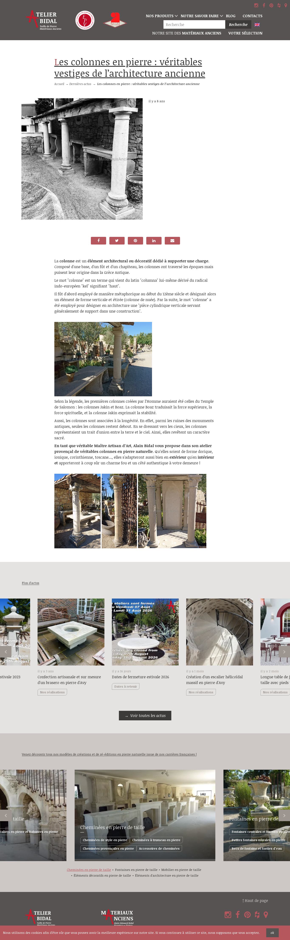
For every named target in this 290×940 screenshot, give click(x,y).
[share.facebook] (98, 241)
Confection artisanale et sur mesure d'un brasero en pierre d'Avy (69, 679)
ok (272, 933)
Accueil (59, 84)
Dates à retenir (125, 686)
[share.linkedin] (154, 241)
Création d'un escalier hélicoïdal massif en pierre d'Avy (214, 679)
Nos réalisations (201, 692)
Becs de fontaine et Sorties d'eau (257, 848)
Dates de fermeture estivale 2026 (140, 676)
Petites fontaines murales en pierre (258, 840)
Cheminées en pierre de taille (112, 827)
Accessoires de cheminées (159, 848)
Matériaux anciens (186, 33)
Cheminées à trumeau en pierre (156, 840)
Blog (230, 15)
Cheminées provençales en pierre (108, 848)
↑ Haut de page (255, 900)
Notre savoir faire (200, 15)
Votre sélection (245, 33)
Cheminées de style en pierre (105, 840)
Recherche (238, 24)
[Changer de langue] (259, 25)
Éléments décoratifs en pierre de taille (102, 875)
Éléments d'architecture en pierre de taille (166, 875)
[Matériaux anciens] (138, 917)
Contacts (252, 15)
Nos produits (159, 15)
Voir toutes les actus (148, 715)
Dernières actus (80, 84)
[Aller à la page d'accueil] (43, 20)
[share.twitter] (117, 241)
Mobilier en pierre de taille (181, 870)
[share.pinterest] (135, 241)
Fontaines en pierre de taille (136, 870)
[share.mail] (172, 241)
